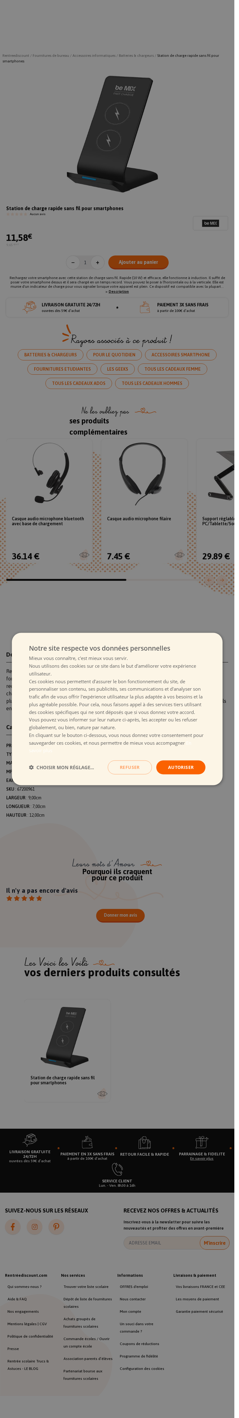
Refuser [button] (130, 767)
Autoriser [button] (181, 767)
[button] (61, 767)
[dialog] (117, 709)
